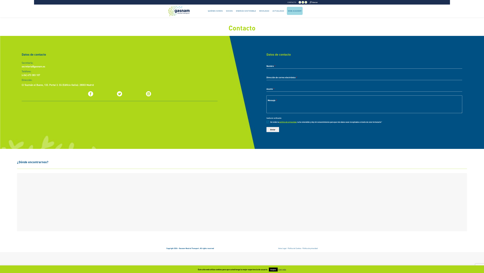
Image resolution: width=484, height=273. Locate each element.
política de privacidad (287, 122)
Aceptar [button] (273, 269)
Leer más (282, 269)
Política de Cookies (294, 248)
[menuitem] (291, 2)
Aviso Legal (282, 248)
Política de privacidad (310, 248)
